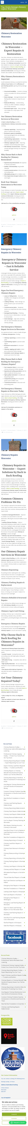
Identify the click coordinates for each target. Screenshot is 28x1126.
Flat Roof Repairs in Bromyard (12, 922)
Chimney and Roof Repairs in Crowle (14, 869)
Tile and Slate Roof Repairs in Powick (14, 877)
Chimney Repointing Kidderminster (14, 808)
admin (4, 224)
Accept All (14, 1114)
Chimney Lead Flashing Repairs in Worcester (13, 913)
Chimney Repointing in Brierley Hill (14, 858)
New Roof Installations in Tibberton (14, 888)
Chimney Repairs (11, 224)
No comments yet (8, 226)
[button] (17, 1122)
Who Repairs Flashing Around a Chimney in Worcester (13, 826)
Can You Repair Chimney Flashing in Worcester (14, 821)
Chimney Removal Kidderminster (13, 817)
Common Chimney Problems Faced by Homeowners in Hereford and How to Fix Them (15, 793)
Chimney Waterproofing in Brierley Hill (14, 854)
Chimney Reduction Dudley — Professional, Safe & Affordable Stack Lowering (14, 749)
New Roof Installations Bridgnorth (14, 837)
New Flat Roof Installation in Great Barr (14, 799)
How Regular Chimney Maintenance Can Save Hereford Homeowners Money (14, 786)
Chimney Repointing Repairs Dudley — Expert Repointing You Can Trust (14, 762)
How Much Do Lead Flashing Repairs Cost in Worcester (14, 918)
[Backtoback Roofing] (2, 2)
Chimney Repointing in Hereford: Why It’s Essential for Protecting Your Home (15, 779)
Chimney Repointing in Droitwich (13, 840)
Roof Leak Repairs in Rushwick (13, 895)
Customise (14, 1118)
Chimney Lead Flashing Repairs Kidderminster (13, 804)
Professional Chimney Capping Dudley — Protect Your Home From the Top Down (14, 756)
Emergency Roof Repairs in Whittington (11, 899)
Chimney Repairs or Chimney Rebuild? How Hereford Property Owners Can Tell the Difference (13, 772)
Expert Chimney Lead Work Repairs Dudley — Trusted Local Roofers (14, 767)
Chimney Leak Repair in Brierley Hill (14, 866)
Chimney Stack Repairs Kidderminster (15, 811)
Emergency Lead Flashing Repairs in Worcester (14, 904)
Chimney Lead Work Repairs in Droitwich (13, 844)
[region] (14, 1112)
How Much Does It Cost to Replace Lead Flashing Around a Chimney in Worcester (14, 832)
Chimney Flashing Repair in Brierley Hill (14, 862)
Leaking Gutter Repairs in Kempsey (14, 891)
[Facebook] (14, 219)
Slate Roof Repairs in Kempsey (12, 925)
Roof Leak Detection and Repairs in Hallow (14, 881)
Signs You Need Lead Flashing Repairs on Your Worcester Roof (13, 908)
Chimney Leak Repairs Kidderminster (14, 814)
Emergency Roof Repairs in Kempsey (14, 885)
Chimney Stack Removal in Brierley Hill (14, 849)
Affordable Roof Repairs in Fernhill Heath (14, 873)
